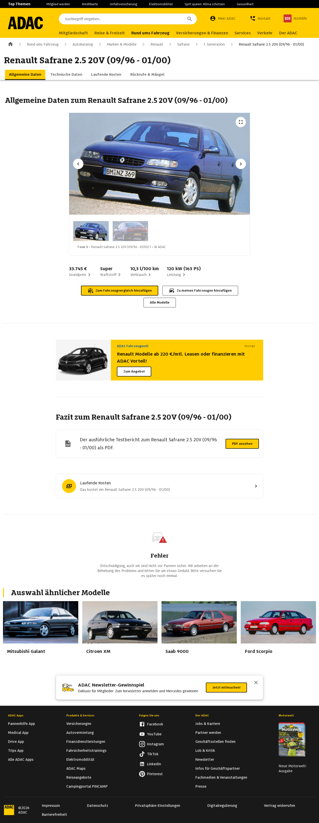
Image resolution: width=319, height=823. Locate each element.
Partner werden (208, 732)
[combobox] (128, 18)
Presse (200, 786)
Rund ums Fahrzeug (43, 44)
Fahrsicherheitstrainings (86, 750)
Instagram (155, 744)
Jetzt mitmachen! (226, 687)
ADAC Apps (15, 715)
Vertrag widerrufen (279, 805)
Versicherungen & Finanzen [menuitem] (202, 33)
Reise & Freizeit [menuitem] (109, 33)
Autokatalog (83, 44)
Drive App (16, 741)
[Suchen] (189, 19)
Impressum (51, 805)
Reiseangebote (78, 777)
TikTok (153, 754)
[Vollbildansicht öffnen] (241, 122)
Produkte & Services (80, 715)
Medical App (18, 732)
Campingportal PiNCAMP (87, 786)
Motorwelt (286, 715)
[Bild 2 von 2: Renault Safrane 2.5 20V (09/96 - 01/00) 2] (130, 231)
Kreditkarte (90, 4)
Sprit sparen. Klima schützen (205, 4)
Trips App (15, 750)
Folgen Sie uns (149, 715)
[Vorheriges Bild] (78, 164)
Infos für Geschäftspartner (217, 768)
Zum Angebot (134, 371)
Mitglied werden (58, 4)
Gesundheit (245, 4)
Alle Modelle (159, 302)
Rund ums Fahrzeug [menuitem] (150, 33)
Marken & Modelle (122, 44)
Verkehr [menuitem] (265, 33)
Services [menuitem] (243, 33)
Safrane (183, 44)
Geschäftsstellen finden (215, 741)
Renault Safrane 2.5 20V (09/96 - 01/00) (271, 44)
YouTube (154, 734)
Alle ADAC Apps (20, 759)
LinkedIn (154, 764)
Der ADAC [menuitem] (288, 33)
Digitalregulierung (222, 805)
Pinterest (155, 774)
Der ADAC (202, 715)
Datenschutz (97, 805)
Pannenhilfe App (21, 723)
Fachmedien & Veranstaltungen (221, 777)
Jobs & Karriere (207, 723)
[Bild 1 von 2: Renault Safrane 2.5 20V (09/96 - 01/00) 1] (91, 231)
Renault (157, 44)
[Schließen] (256, 683)
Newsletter (204, 759)
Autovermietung (80, 732)
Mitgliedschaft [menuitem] (73, 33)
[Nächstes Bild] (241, 164)
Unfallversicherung (123, 4)
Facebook (155, 724)
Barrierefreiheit (54, 814)
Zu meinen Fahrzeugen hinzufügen (204, 290)
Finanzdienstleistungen (85, 741)
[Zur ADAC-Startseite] (25, 23)
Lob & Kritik (205, 750)
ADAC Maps (75, 768)
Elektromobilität (161, 4)
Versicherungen (78, 723)
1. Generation (214, 44)
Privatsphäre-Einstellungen (157, 805)
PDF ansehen (242, 444)
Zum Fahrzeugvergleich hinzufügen (123, 290)
